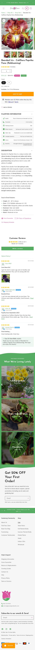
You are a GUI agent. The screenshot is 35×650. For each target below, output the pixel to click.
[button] (4, 8)
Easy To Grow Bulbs (11, 632)
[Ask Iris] (27, 8)
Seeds (19, 538)
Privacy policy (12, 635)
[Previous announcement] (2, 3)
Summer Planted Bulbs (25, 532)
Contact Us (4, 572)
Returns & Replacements (8, 565)
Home (3, 12)
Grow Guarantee (8, 218)
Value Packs (21, 525)
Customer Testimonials (8, 535)
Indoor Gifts (21, 541)
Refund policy (4, 635)
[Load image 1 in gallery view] (7, 54)
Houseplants (17, 447)
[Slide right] (33, 55)
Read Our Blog (5, 528)
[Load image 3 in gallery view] (21, 54)
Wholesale (21, 544)
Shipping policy (29, 635)
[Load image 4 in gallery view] (28, 54)
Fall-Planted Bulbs (17, 381)
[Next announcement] (33, 3)
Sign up (10, 102)
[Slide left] (2, 55)
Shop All (9, 12)
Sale (19, 522)
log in (16, 102)
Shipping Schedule (9, 222)
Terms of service (21, 635)
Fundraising (4, 532)
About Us (4, 522)
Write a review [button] (17, 248)
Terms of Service (6, 581)
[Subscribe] (28, 498)
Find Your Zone (5, 525)
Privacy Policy (5, 578)
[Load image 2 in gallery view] (14, 54)
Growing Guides (6, 568)
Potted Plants (22, 535)
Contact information (6, 638)
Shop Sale (18, 12)
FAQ (2, 575)
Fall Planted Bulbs (23, 528)
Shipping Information (7, 559)
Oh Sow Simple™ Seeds (17, 414)
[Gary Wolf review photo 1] (5, 278)
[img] (5, 261)
